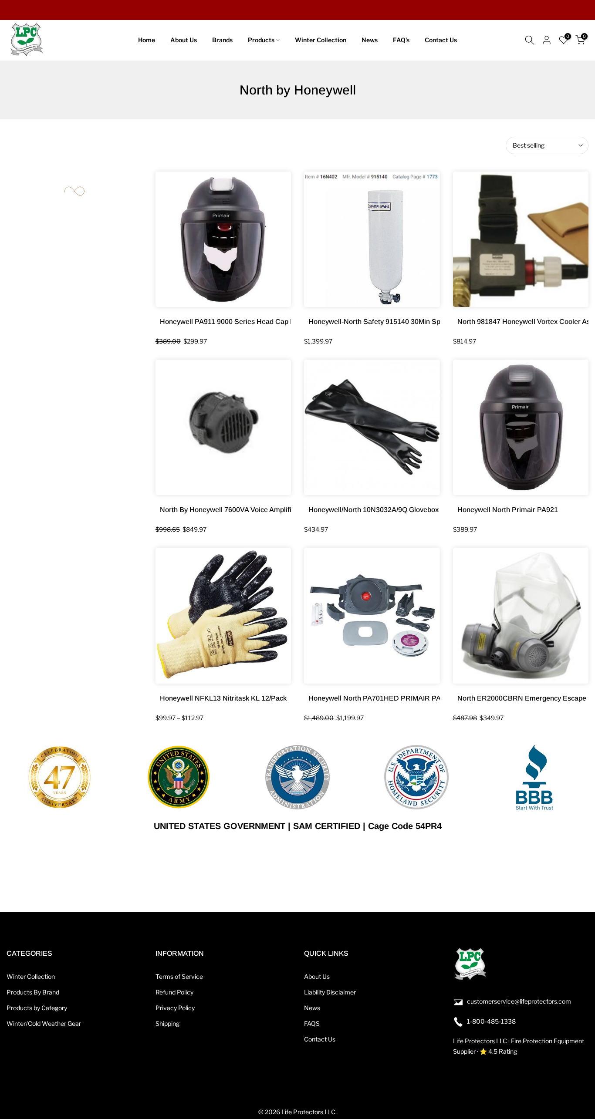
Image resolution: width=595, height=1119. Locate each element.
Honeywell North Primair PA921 (507, 509)
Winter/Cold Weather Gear (44, 1023)
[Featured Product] (223, 239)
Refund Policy (174, 992)
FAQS (312, 1023)
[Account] (546, 40)
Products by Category (37, 1007)
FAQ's (401, 40)
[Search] (529, 40)
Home (146, 40)
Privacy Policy (175, 1007)
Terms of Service (179, 976)
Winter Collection (320, 40)
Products (261, 40)
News (370, 40)
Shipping (167, 1023)
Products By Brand (33, 992)
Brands (222, 40)
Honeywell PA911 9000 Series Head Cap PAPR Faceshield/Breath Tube (273, 321)
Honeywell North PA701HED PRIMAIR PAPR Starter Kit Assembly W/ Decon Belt (436, 698)
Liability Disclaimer (330, 992)
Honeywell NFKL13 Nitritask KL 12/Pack (223, 698)
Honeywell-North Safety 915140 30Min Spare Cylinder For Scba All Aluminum (430, 321)
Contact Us (441, 40)
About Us (183, 40)
